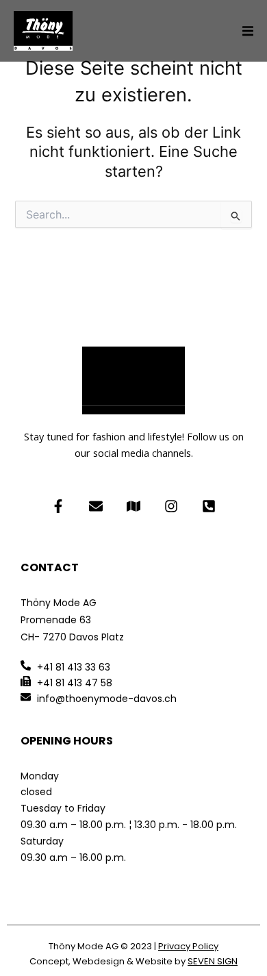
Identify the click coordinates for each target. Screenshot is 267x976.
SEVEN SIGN (213, 961)
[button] (248, 30)
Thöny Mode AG (83, 946)
